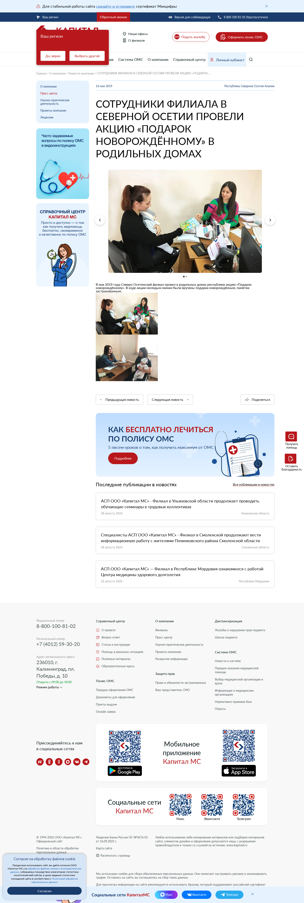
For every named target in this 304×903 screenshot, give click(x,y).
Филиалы (161, 630)
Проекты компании (53, 110)
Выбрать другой (87, 56)
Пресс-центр (48, 93)
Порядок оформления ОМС (114, 690)
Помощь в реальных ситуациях (122, 652)
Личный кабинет (230, 60)
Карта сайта (104, 848)
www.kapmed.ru (236, 845)
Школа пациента (226, 637)
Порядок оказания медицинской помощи (237, 670)
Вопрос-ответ (111, 637)
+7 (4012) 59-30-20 (58, 644)
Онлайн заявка (106, 711)
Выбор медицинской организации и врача (239, 681)
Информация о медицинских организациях (234, 692)
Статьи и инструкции (116, 644)
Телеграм (244, 818)
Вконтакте (212, 818)
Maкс (180, 818)
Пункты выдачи (106, 704)
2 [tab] (96, 275)
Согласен (44, 891)
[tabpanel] (185, 221)
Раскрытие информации (171, 659)
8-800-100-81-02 (56, 626)
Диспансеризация (228, 621)
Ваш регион (50, 17)
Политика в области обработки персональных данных (57, 850)
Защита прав (165, 673)
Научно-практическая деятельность (54, 101)
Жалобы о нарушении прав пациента (240, 630)
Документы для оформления (115, 697)
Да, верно (52, 56)
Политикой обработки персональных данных (54, 880)
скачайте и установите (115, 6)
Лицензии (46, 117)
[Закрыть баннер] (266, 6)
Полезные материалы (116, 659)
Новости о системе (228, 661)
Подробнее (123, 458)
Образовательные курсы (118, 666)
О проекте (108, 630)
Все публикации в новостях (253, 484)
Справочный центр (189, 59)
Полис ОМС (105, 681)
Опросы (220, 708)
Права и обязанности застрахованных (180, 682)
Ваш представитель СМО (172, 690)
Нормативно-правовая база (233, 701)
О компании (158, 59)
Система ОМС (130, 59)
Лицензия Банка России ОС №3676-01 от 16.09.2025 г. (122, 839)
